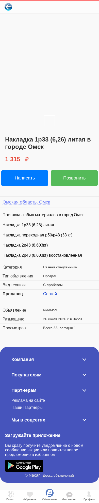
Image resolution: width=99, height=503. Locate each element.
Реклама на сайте (28, 400)
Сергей (50, 294)
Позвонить (74, 177)
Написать (25, 177)
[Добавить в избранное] (74, 6)
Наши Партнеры (27, 407)
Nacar (34, 475)
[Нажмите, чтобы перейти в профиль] (47, 300)
